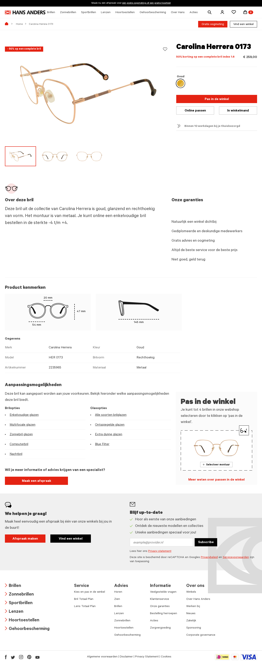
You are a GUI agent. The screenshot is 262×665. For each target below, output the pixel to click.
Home (19, 24)
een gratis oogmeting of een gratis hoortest (146, 3)
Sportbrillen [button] (88, 12)
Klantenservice (159, 599)
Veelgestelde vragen (163, 592)
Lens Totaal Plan (85, 606)
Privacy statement (159, 551)
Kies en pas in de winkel (89, 592)
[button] (222, 12)
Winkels (191, 592)
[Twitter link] (13, 657)
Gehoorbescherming (27, 629)
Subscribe (206, 542)
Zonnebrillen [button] (68, 12)
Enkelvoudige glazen (24, 415)
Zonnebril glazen (21, 434)
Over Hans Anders (198, 599)
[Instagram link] (21, 657)
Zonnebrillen (19, 594)
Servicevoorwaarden (236, 557)
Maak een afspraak (36, 481)
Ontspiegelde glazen (109, 425)
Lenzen (14, 612)
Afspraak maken (25, 539)
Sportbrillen (19, 603)
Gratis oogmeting (213, 24)
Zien (117, 599)
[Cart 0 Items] (245, 12)
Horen (118, 592)
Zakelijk (191, 621)
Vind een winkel (243, 24)
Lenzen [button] (106, 12)
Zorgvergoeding (160, 628)
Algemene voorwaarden (102, 657)
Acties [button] (194, 12)
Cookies (166, 657)
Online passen (195, 111)
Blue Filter (102, 444)
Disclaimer (126, 657)
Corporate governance (200, 635)
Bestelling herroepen (163, 613)
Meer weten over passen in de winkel (216, 480)
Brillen (13, 586)
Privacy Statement (147, 657)
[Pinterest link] (29, 657)
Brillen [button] (51, 12)
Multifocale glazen (22, 425)
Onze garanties (160, 606)
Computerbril (19, 444)
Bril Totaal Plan (83, 599)
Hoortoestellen (22, 620)
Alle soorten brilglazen (110, 415)
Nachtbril (16, 454)
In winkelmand (238, 111)
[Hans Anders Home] (25, 12)
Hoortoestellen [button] (125, 12)
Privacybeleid (209, 557)
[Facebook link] (6, 657)
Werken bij (193, 606)
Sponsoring (193, 628)
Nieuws (190, 613)
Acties (154, 621)
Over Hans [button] (178, 12)
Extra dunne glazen (108, 434)
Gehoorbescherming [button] (153, 12)
